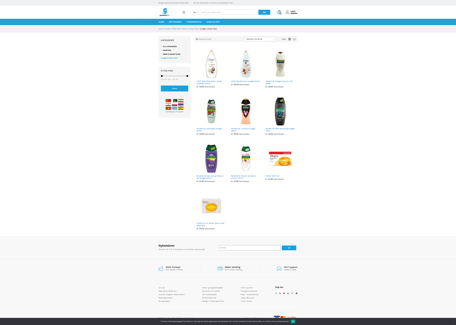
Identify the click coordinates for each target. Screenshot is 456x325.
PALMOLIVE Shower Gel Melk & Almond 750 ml (243, 177)
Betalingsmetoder (166, 298)
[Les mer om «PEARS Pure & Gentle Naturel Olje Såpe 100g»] (209, 219)
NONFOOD (167, 50)
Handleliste (213, 22)
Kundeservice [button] (194, 22)
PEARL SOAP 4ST (272, 176)
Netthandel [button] (175, 22)
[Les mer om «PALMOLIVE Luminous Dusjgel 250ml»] (243, 125)
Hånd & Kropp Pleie (171, 54)
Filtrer (174, 88)
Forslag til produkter (249, 291)
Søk (264, 12)
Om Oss (162, 288)
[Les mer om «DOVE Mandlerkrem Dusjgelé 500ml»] (243, 77)
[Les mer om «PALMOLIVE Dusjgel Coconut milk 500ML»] (278, 77)
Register (294, 13)
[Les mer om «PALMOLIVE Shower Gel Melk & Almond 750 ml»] (243, 172)
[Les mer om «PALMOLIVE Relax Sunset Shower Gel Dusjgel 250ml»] (209, 172)
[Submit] (289, 248)
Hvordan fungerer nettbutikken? (172, 294)
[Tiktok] (296, 293)
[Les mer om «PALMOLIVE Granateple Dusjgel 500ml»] (209, 125)
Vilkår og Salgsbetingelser (212, 288)
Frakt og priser (247, 288)
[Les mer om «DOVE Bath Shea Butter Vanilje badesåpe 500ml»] (209, 77)
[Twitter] (280, 293)
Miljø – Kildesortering (249, 294)
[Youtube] (284, 293)
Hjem (161, 22)
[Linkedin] (288, 293)
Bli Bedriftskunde (209, 298)
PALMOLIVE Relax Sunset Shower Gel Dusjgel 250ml (210, 177)
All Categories (170, 46)
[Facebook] (276, 293)
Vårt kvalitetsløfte (209, 294)
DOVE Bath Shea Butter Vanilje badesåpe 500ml (209, 82)
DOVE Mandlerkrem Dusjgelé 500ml (245, 81)
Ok (293, 321)
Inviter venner (246, 301)
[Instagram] (292, 293)
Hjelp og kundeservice (167, 291)
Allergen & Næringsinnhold (213, 301)
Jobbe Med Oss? (247, 298)
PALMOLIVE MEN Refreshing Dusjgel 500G (280, 130)
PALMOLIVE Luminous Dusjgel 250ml (243, 130)
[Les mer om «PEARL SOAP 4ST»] (278, 172)
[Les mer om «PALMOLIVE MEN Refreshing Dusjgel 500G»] (278, 125)
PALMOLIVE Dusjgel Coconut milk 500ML (279, 82)
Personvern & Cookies (211, 291)
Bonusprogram (164, 301)
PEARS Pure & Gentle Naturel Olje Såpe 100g (210, 224)
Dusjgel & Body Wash (169, 58)
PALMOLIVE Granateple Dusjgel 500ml (209, 130)
